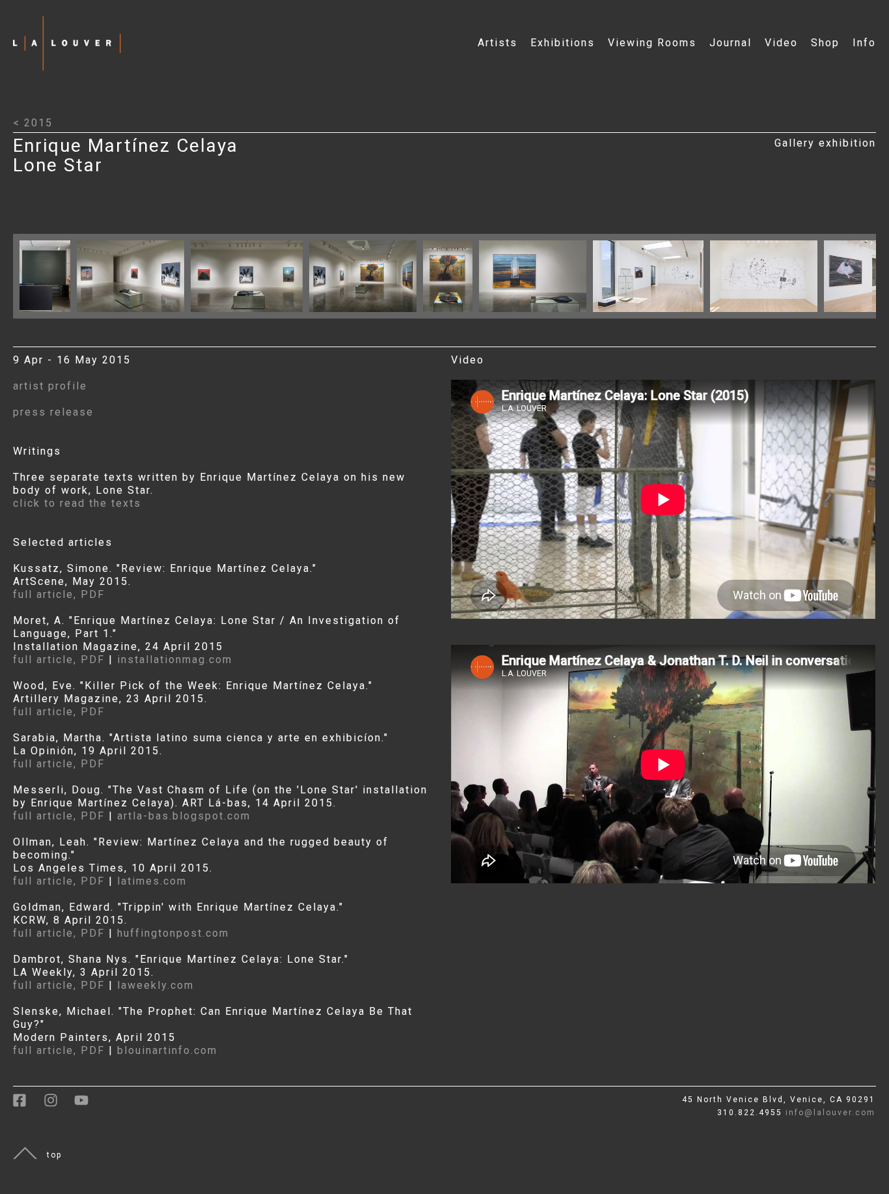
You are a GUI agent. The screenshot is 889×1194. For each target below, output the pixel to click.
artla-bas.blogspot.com (184, 816)
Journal (730, 42)
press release (53, 412)
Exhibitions (562, 42)
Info (864, 42)
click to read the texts (77, 503)
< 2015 (33, 123)
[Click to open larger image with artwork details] (48, 315)
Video (781, 42)
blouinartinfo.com (167, 1050)
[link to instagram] (59, 1104)
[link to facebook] (28, 1104)
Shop (825, 42)
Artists (497, 42)
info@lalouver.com (830, 1112)
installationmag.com (174, 659)
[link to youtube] (88, 1104)
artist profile (50, 386)
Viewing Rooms (652, 42)
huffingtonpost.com (173, 933)
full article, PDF (59, 594)
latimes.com (152, 881)
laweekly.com (155, 985)
